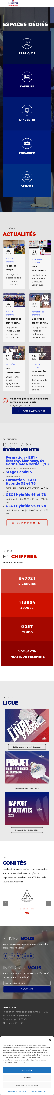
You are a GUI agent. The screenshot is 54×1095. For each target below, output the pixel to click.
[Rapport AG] (27, 808)
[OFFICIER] (27, 176)
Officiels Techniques (37, 365)
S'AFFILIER (27, 86)
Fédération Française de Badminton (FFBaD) (26, 1011)
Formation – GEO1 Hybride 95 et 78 (22, 481)
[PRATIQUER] (27, 43)
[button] (49, 1039)
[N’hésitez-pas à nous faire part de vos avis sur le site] (5, 400)
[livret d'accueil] (27, 725)
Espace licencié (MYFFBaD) (17, 1015)
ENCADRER (27, 153)
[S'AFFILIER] (27, 77)
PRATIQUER (27, 53)
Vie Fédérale (11, 364)
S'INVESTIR (27, 119)
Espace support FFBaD (15, 1019)
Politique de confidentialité (35, 1091)
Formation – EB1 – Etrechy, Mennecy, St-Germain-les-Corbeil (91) (27, 460)
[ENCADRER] (27, 143)
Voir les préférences (27, 1085)
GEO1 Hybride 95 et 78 (26, 495)
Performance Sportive (12, 260)
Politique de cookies (16, 1091)
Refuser (27, 1077)
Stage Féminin (19, 472)
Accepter (27, 1070)
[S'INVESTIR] (27, 110)
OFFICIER (27, 186)
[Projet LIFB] (27, 767)
